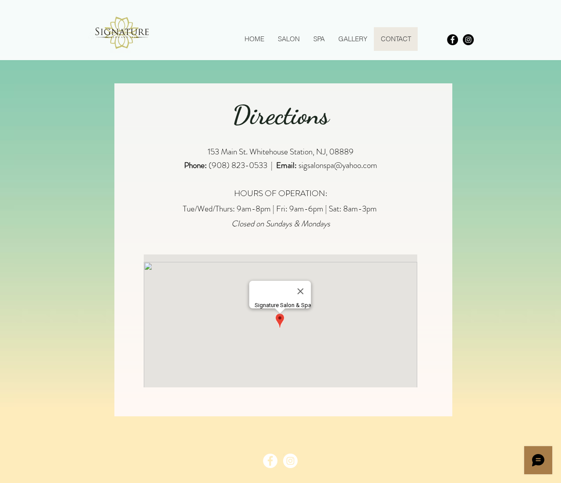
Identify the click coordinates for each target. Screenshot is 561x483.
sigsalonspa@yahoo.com (337, 165)
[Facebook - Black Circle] (452, 39)
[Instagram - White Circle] (290, 461)
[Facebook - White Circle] (270, 461)
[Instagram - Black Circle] (468, 39)
